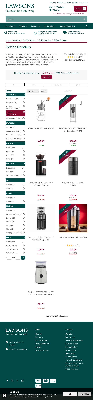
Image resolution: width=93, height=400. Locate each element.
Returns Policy (71, 343)
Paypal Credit (71, 356)
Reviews (75, 2)
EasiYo (38, 347)
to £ (13, 257)
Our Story (69, 333)
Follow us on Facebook (7, 380)
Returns (60, 2)
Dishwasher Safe (56, 85)
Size (8, 180)
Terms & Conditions (73, 360)
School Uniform (42, 350)
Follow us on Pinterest (17, 380)
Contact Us (70, 337)
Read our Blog (12, 380)
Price (8, 237)
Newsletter (70, 353)
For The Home (41, 340)
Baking (38, 333)
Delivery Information (74, 340)
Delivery (53, 2)
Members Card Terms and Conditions (74, 364)
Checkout (78, 9)
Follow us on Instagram (22, 380)
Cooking (39, 337)
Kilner (78, 85)
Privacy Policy (71, 347)
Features (10, 123)
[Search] (84, 19)
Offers (9, 193)
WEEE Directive (71, 369)
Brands (9, 206)
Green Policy (70, 350)
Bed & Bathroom (42, 343)
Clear (14, 85)
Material (10, 163)
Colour (9, 143)
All (23, 127)
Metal (33, 85)
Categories (11, 94)
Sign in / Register (56, 7)
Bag (84, 9)
